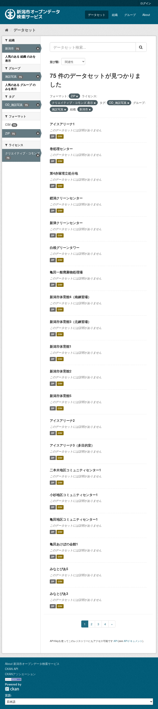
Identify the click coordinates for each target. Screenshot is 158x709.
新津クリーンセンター (66, 222)
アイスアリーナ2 (62, 420)
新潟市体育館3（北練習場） (70, 321)
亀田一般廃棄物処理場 (66, 272)
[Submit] (141, 47)
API (115, 641)
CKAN (12, 689)
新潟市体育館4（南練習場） (70, 296)
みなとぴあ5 (59, 568)
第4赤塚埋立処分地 (64, 173)
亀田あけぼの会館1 (64, 544)
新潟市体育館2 (60, 371)
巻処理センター (61, 148)
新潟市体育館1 (60, 346)
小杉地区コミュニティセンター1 (74, 494)
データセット (96, 15)
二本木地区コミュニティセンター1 (75, 470)
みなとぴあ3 (59, 593)
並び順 (54, 62)
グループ (130, 15)
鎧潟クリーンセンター (66, 198)
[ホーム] (6, 29)
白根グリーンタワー (64, 247)
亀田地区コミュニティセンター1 (74, 519)
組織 (115, 15)
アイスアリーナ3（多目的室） (72, 445)
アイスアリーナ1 (62, 124)
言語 (8, 695)
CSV (60, 136)
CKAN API (11, 669)
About (146, 15)
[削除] (77, 96)
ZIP (52, 136)
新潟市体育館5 (60, 395)
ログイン (145, 3)
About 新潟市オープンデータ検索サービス (32, 664)
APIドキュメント (133, 641)
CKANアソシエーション (20, 674)
